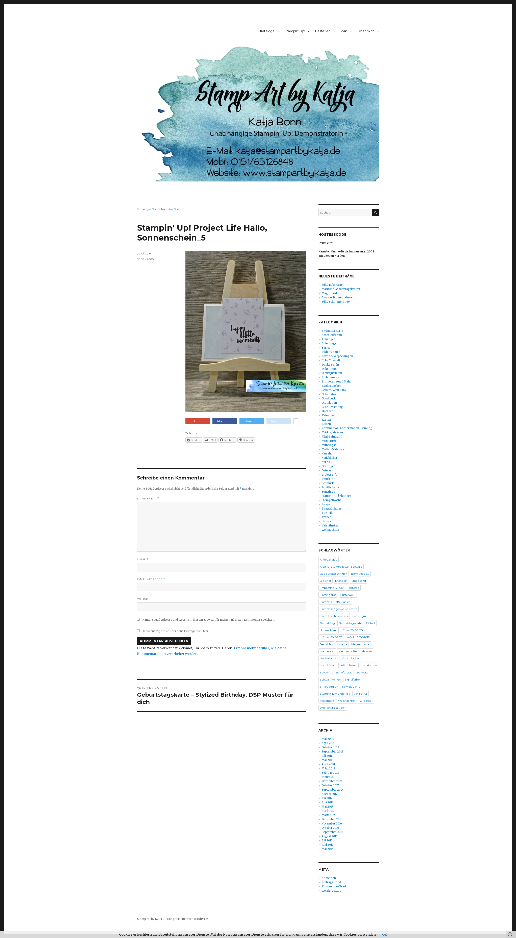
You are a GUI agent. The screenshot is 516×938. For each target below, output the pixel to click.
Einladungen (330, 377)
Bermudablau (360, 573)
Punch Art (328, 479)
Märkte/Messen (332, 432)
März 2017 (328, 815)
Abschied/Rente (332, 335)
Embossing (359, 580)
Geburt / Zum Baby (334, 390)
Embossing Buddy (331, 587)
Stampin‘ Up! (295, 31)
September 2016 (332, 832)
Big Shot (325, 580)
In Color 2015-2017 (331, 637)
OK (384, 934)
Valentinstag (330, 525)
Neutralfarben (329, 658)
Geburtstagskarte (350, 623)
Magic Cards (330, 293)
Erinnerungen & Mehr (336, 381)
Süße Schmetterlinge (336, 301)
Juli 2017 (327, 798)
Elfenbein (341, 580)
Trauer (326, 517)
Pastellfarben (328, 665)
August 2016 (329, 836)
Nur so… (327, 462)
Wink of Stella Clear (332, 707)
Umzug (326, 521)
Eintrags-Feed (331, 882)
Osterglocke (350, 658)
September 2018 (332, 751)
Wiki (344, 31)
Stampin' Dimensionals (335, 693)
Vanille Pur (360, 693)
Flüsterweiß (347, 594)
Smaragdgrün (329, 686)
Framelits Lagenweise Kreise (338, 609)
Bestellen (323, 31)
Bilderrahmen (331, 352)
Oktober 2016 (330, 828)
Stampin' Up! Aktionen (337, 496)
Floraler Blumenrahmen (338, 297)
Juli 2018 (327, 756)
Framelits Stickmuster (334, 616)
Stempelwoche (331, 500)
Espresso (353, 587)
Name (142, 559)
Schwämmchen (330, 679)
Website (143, 598)
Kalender (328, 415)
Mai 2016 (327, 849)
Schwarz (362, 672)
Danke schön (330, 364)
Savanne (325, 672)
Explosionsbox (331, 386)
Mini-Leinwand (332, 436)
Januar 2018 (329, 777)
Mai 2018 (327, 760)
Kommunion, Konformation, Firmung (347, 428)
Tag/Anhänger (331, 508)
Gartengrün (359, 616)
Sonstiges (328, 491)
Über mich (366, 31)
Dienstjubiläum (332, 373)
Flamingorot (328, 594)
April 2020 (329, 743)
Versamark (327, 700)
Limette (342, 644)
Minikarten (329, 441)
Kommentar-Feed (334, 886)
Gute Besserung (332, 407)
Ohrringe (328, 466)
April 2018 (328, 764)
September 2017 (332, 789)
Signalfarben (353, 679)
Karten (326, 419)
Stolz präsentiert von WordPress (187, 919)
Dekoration (329, 369)
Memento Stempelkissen (355, 651)
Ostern (326, 470)
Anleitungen (330, 343)
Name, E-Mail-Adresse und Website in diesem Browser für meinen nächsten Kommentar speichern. (209, 619)
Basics (326, 347)
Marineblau (327, 651)
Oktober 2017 (330, 785)
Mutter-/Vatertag (333, 449)
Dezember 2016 (332, 819)
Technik (327, 513)
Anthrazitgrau (328, 559)
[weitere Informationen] (296, 422)
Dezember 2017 (332, 781)
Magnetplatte (360, 644)
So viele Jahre (351, 686)
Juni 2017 (327, 802)
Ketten (326, 424)
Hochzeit (327, 411)
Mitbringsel (329, 445)
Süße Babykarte (332, 285)
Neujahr (327, 453)
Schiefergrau (343, 672)
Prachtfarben (368, 665)
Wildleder (366, 700)
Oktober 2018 (330, 747)
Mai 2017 (327, 806)
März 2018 (328, 768)
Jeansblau (326, 644)
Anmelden (329, 878)
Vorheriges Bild (147, 209)
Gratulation (329, 402)
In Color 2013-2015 (351, 630)
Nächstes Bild (170, 209)
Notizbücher (329, 458)
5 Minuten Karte (332, 330)
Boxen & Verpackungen (337, 356)
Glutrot (370, 623)
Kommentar (148, 498)
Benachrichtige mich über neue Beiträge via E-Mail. (175, 631)
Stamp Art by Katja (149, 919)
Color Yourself (331, 360)
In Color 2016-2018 (358, 637)
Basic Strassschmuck (333, 573)
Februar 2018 (330, 772)
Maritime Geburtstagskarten (341, 289)
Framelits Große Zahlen (335, 601)
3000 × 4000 (145, 259)
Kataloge (267, 31)
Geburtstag (329, 394)
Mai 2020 (328, 739)
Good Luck (329, 398)
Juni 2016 (327, 844)
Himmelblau (328, 630)
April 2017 (328, 811)
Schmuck (328, 483)
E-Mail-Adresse (151, 579)
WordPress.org (331, 890)
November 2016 (332, 823)
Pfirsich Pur (348, 665)
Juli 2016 (327, 840)
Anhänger (328, 339)
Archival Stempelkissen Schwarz (341, 566)
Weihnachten (330, 530)
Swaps (326, 504)
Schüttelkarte (330, 487)
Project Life (329, 474)
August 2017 (329, 794)
